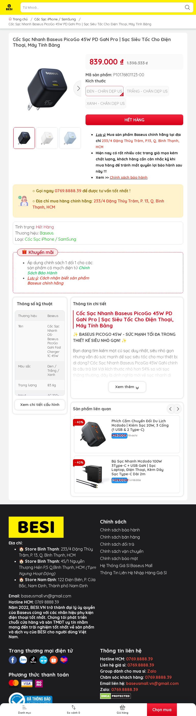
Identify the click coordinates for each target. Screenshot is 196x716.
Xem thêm (125, 386)
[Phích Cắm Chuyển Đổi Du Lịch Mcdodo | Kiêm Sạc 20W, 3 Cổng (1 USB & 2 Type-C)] (92, 434)
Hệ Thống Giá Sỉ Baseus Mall (126, 565)
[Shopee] (54, 660)
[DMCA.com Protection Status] (115, 695)
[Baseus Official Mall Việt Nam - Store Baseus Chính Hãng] (9, 7)
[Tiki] (43, 660)
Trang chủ (20, 19)
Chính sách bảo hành (120, 529)
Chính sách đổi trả (117, 544)
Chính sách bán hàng (120, 537)
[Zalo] (23, 660)
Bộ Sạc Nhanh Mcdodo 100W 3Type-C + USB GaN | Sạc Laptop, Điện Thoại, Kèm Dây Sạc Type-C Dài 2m (138, 467)
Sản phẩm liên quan (92, 408)
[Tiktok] (33, 660)
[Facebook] (13, 660)
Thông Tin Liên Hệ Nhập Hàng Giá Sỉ (133, 572)
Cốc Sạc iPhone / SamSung (55, 19)
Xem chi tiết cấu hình (39, 404)
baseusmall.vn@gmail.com (46, 595)
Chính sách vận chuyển (121, 551)
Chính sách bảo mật (119, 558)
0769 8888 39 (47, 602)
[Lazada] (64, 660)
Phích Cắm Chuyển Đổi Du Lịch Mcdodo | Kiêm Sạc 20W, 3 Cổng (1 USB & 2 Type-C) (140, 425)
